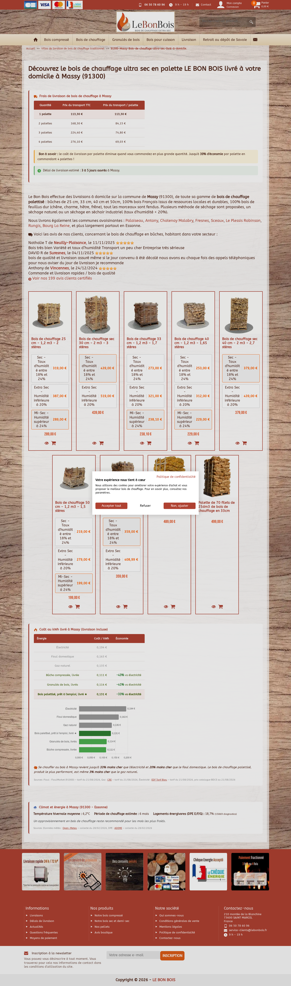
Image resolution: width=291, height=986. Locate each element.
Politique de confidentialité (176, 476)
